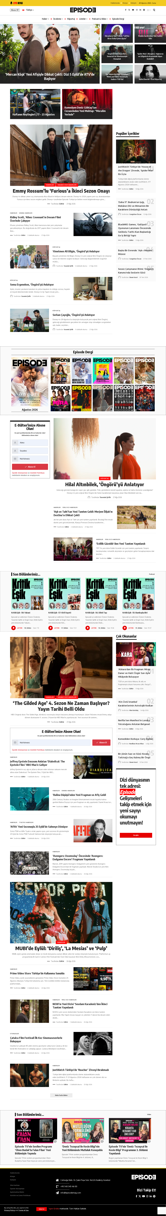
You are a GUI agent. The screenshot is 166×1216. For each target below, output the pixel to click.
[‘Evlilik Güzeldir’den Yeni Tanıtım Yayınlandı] (73, 549)
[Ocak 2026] (124, 398)
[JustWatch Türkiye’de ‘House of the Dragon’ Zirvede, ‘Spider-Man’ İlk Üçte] (136, 151)
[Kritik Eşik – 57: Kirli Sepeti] (64, 594)
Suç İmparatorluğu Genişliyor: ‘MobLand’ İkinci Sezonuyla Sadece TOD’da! (117, 76)
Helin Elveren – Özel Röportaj (150, 79)
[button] (41, 1209)
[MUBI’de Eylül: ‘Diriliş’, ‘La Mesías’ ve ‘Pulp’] (61, 912)
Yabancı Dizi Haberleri (67, 185)
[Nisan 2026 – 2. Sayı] (124, 370)
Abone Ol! (15, 10)
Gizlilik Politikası (37, 473)
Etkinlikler (14, 1033)
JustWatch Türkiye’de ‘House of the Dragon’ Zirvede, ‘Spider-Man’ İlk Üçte (135, 170)
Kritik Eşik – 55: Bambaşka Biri (135, 612)
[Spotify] (144, 9)
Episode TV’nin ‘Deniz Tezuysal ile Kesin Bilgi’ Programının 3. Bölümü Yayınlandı (128, 1150)
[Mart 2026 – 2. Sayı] (60, 398)
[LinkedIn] (140, 9)
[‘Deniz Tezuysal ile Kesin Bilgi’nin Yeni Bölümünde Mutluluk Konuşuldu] (83, 1130)
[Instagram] (136, 9)
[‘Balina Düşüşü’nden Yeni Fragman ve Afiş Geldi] (29, 799)
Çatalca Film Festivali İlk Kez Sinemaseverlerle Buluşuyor (36, 1039)
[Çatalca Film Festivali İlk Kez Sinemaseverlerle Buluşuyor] (93, 1043)
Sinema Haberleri (25, 213)
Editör (61, 204)
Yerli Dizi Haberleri (70, 507)
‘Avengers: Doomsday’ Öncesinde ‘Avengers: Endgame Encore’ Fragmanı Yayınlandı (78, 857)
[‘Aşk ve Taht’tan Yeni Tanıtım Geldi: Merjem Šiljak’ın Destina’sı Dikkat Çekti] (136, 517)
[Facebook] (126, 9)
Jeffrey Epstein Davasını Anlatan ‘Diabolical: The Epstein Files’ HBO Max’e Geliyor (37, 763)
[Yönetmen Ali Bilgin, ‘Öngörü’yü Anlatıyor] (29, 256)
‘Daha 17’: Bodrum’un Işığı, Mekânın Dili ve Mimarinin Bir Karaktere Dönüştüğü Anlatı (133, 206)
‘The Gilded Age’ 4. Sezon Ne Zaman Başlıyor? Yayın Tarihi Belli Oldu (61, 706)
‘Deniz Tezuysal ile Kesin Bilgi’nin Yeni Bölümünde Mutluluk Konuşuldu (82, 1148)
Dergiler (136, 835)
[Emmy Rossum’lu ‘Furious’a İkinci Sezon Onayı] (61, 155)
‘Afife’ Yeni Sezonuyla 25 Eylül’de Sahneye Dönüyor (39, 826)
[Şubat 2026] (103, 398)
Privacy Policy (9, 1210)
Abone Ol (31, 467)
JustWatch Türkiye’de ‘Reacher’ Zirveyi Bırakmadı (81, 1069)
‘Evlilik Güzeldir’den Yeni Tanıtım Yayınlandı (120, 543)
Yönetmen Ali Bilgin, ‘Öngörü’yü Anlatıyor (76, 251)
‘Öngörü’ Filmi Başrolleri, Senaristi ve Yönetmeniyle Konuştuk (117, 56)
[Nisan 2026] (145, 370)
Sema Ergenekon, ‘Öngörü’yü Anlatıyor (32, 284)
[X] (129, 9)
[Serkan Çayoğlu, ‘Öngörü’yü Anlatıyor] (29, 320)
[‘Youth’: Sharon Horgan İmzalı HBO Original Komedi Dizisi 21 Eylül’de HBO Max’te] (50, 54)
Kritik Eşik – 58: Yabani (20, 612)
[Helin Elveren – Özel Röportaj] (150, 74)
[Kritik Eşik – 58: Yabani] (27, 594)
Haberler (50, 185)
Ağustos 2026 (30, 409)
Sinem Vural (133, 277)
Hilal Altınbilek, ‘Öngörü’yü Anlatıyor (104, 484)
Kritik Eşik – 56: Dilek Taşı (96, 612)
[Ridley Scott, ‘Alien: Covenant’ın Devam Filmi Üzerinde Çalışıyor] (93, 224)
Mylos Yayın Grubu (50, 1208)
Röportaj (56, 247)
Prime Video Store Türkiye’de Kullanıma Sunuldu (37, 973)
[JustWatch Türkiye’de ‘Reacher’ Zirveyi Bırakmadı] (29, 1075)
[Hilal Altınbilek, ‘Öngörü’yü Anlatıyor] (105, 448)
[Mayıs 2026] (103, 370)
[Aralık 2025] (145, 398)
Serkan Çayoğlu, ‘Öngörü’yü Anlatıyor (74, 314)
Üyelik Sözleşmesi (19, 473)
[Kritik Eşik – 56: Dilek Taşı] (101, 594)
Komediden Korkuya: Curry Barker (135, 739)
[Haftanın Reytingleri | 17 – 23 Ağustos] (35, 104)
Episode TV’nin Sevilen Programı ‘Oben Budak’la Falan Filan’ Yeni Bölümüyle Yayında (33, 1150)
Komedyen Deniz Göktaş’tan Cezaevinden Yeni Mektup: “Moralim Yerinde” (85, 111)
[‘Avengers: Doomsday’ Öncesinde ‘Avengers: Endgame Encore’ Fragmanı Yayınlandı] (29, 863)
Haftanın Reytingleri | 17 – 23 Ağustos (34, 114)
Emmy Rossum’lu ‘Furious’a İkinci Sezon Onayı (61, 191)
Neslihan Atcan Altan (136, 744)
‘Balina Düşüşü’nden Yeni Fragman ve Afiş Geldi (79, 794)
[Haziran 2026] (82, 370)
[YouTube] (133, 9)
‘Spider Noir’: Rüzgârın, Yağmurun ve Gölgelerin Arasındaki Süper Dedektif (150, 56)
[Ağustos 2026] (29, 381)
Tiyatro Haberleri (26, 822)
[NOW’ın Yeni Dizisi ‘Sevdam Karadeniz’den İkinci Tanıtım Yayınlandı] (29, 1011)
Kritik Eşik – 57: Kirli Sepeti (59, 612)
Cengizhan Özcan (135, 214)
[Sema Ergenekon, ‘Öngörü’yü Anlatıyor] (93, 288)
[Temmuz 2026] (60, 370)
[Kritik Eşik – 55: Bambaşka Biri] (138, 594)
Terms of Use (23, 1210)
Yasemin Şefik (68, 266)
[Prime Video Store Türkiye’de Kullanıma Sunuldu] (93, 978)
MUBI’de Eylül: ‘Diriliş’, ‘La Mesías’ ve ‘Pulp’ (61, 948)
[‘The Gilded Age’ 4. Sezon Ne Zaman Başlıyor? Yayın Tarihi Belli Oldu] (61, 667)
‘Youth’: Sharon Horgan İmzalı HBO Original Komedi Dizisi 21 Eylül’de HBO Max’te (49, 76)
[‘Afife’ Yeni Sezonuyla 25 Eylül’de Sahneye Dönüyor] (93, 830)
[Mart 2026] (82, 398)
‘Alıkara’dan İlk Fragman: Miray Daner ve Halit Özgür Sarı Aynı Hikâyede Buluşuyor (134, 673)
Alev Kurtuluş (133, 710)
